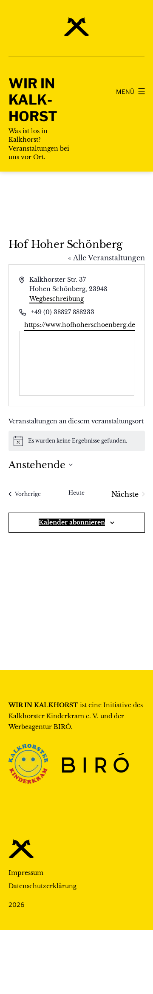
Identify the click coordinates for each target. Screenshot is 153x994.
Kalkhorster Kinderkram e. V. (53, 716)
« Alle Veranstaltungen (106, 258)
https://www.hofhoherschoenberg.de (79, 325)
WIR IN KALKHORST (32, 100)
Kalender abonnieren (72, 522)
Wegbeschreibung (56, 299)
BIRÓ (62, 727)
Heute (76, 493)
